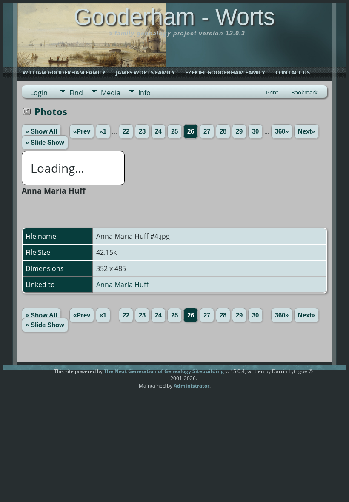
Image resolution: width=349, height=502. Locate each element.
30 (255, 131)
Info (144, 92)
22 (126, 131)
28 (223, 131)
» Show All (41, 131)
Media (110, 92)
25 (174, 131)
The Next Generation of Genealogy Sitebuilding (164, 371)
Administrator (191, 385)
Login (39, 92)
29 (239, 131)
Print (272, 92)
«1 (103, 131)
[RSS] (38, 374)
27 (206, 131)
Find (76, 92)
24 (158, 131)
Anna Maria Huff (122, 284)
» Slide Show (45, 142)
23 (142, 131)
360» (282, 131)
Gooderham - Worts (174, 16)
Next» (306, 131)
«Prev (81, 131)
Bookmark (304, 92)
